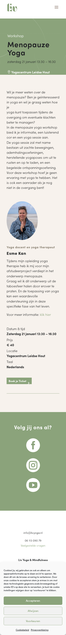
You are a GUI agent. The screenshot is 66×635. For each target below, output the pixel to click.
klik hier (45, 314)
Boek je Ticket (17, 381)
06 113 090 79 (33, 540)
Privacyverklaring (39, 629)
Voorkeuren (33, 621)
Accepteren (33, 600)
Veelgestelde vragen (33, 545)
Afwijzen (33, 611)
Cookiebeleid (22, 629)
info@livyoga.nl (33, 533)
